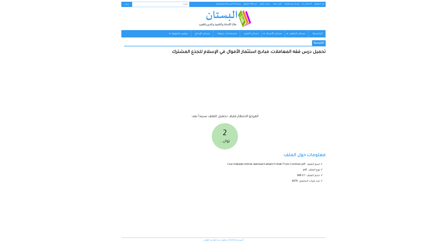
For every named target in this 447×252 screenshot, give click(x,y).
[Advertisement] (225, 85)
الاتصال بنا (307, 4)
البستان (225, 18)
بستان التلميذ (297, 33)
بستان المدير (251, 33)
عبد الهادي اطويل (212, 240)
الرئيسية (318, 33)
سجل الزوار (265, 4)
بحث (126, 4)
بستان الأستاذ (274, 33)
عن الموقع (319, 4)
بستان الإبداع (202, 33)
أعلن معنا (277, 4)
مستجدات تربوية (227, 33)
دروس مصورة (180, 33)
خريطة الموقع (250, 4)
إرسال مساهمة (292, 4)
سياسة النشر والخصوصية (228, 4)
